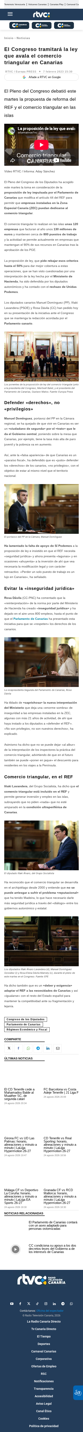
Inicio (9, 38)
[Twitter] (29, 1304)
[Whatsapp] (71, 1304)
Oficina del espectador (49, 1310)
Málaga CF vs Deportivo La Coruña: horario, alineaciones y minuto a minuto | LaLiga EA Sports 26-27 (21, 1196)
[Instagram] (46, 1304)
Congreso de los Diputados (26, 1019)
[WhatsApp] (28, 1048)
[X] (8, 1048)
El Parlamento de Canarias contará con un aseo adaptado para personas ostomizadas (53, 1225)
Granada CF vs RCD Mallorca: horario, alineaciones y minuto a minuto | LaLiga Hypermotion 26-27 (60, 1196)
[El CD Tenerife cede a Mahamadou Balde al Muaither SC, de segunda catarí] (21, 1075)
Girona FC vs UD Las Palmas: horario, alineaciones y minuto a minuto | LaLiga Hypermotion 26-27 (20, 1144)
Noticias (23, 38)
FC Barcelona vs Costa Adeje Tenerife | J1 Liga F (61, 1090)
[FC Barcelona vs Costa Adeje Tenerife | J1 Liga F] (61, 1075)
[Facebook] (18, 1048)
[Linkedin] (47, 1048)
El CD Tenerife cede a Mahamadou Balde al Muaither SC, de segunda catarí (19, 1094)
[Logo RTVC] (41, 14)
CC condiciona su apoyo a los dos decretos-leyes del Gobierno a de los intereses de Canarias (52, 1249)
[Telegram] (38, 1048)
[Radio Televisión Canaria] (41, 1279)
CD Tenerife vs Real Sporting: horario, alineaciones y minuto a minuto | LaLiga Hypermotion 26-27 (60, 1144)
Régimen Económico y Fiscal (27, 1029)
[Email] (57, 1048)
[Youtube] (12, 1304)
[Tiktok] (37, 1304)
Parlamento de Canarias (30, 618)
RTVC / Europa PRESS (20, 71)
